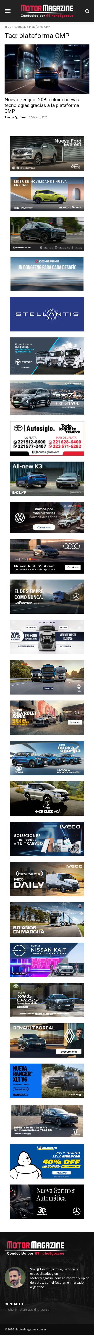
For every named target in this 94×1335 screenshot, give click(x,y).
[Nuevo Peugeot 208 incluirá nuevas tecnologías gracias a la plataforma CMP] (47, 69)
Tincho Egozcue (15, 117)
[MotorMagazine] (46, 11)
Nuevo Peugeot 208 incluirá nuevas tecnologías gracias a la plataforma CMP (42, 105)
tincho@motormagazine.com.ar (28, 1309)
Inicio (8, 27)
